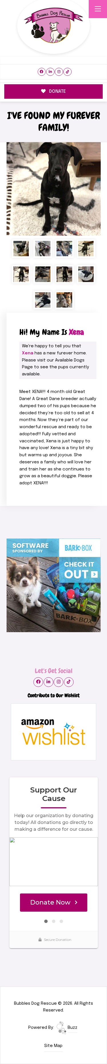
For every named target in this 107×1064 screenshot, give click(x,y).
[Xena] (54, 189)
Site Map (53, 1046)
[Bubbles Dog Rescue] (53, 26)
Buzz (71, 1027)
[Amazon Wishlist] (53, 731)
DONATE (57, 91)
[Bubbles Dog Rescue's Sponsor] (54, 585)
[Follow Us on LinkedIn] (50, 72)
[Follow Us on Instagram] (59, 72)
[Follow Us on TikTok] (67, 72)
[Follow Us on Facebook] (42, 72)
